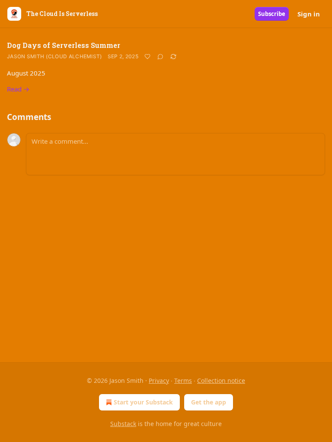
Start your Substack (143, 402)
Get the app (208, 402)
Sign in (308, 13)
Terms (183, 380)
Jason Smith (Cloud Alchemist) (54, 56)
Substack (123, 424)
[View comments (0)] (160, 56)
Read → (18, 89)
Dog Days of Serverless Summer (63, 45)
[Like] (147, 56)
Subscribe (271, 14)
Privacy (159, 380)
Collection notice (221, 380)
